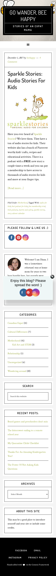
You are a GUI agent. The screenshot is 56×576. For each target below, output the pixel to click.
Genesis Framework (40, 564)
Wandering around (17, 371)
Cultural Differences (18, 332)
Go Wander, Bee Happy (28, 16)
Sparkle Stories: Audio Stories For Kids (26, 80)
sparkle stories (39, 209)
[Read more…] (16, 188)
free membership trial (36, 206)
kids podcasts (13, 209)
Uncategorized (15, 362)
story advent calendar (16, 213)
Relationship (14, 353)
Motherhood (22, 202)
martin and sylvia (26, 209)
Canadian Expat (15, 323)
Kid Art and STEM (21, 344)
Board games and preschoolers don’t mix (28, 421)
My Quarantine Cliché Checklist (23, 443)
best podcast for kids (20, 206)
